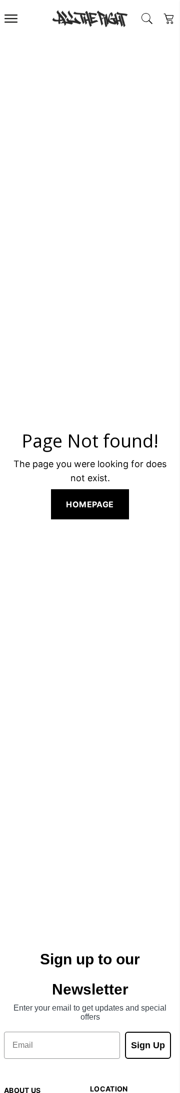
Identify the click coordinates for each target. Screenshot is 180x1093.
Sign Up (148, 1045)
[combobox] (147, 19)
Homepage (90, 504)
